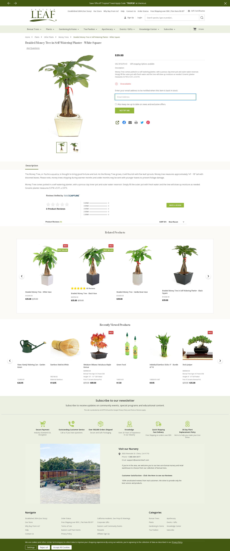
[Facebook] (124, 122)
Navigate (30, 512)
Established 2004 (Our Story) (80, 11)
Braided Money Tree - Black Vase (84, 293)
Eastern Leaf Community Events (109, 526)
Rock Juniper (55, 364)
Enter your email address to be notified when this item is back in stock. (146, 90)
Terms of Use (66, 526)
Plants (49, 29)
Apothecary (107, 29)
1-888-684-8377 (134, 457)
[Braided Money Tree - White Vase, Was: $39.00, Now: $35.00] (46, 265)
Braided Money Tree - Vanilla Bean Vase (132, 292)
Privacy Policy (123, 410)
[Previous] (9, 3)
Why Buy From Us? (111, 11)
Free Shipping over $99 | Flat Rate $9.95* (167, 11)
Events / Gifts (126, 29)
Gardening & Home (68, 29)
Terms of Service (136, 410)
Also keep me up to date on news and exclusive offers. (142, 104)
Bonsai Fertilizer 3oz (124, 364)
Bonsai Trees (33, 29)
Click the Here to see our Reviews (157, 475)
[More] (40, 29)
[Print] (136, 122)
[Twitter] (142, 122)
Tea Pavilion (89, 29)
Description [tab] (32, 165)
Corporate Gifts (103, 522)
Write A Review (175, 205)
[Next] (15, 3)
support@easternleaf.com (138, 460)
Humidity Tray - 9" (157, 364)
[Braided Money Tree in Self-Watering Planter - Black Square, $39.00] (183, 265)
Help (122, 11)
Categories (155, 512)
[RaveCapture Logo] (71, 196)
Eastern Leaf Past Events (71, 530)
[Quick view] (43, 304)
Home (27, 37)
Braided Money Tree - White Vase (38, 292)
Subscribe (168, 29)
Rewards (100, 530)
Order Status (143, 11)
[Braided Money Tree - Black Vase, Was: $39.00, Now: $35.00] (92, 265)
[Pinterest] (148, 122)
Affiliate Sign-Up (103, 534)
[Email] (130, 122)
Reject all (44, 547)
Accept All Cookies (61, 547)
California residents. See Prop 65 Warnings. (113, 518)
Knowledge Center (148, 29)
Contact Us (131, 11)
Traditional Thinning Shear (193, 364)
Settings (31, 547)
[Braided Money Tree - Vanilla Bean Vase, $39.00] (138, 265)
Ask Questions (33, 48)
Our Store (97, 11)
